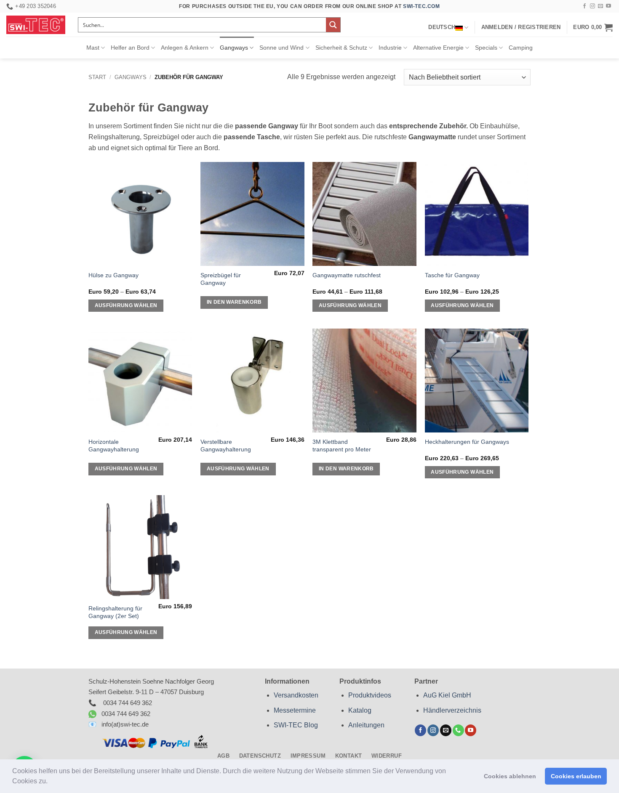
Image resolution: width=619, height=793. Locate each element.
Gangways (234, 47)
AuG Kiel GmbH (447, 695)
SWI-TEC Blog (296, 725)
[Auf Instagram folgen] (592, 6)
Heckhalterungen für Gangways (467, 441)
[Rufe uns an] (458, 730)
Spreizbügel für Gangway (220, 279)
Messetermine (295, 710)
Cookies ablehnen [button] (510, 776)
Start (97, 77)
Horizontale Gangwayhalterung (113, 445)
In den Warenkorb (234, 302)
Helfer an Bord (130, 47)
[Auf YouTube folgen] (608, 6)
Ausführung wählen (126, 305)
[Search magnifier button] (333, 25)
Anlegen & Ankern (184, 47)
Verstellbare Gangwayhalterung (225, 445)
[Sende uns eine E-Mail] (600, 6)
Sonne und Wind (281, 47)
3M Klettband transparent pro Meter (341, 445)
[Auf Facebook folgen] (584, 6)
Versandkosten (296, 695)
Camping (521, 47)
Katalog (359, 710)
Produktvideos (369, 695)
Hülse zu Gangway (113, 275)
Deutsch (441, 27)
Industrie (390, 47)
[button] (50, 782)
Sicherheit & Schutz (341, 47)
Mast (92, 47)
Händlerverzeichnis (452, 710)
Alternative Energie (438, 47)
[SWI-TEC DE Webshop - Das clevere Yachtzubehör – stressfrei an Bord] (35, 24)
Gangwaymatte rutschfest (346, 275)
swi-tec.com (421, 6)
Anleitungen (366, 725)
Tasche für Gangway (452, 275)
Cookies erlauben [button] (576, 776)
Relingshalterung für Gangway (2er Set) (115, 612)
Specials (486, 47)
